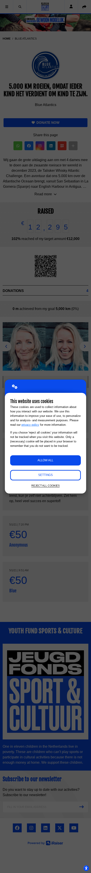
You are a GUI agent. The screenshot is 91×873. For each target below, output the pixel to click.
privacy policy (30, 424)
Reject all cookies (45, 485)
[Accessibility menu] (86, 868)
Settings (45, 475)
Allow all (45, 460)
